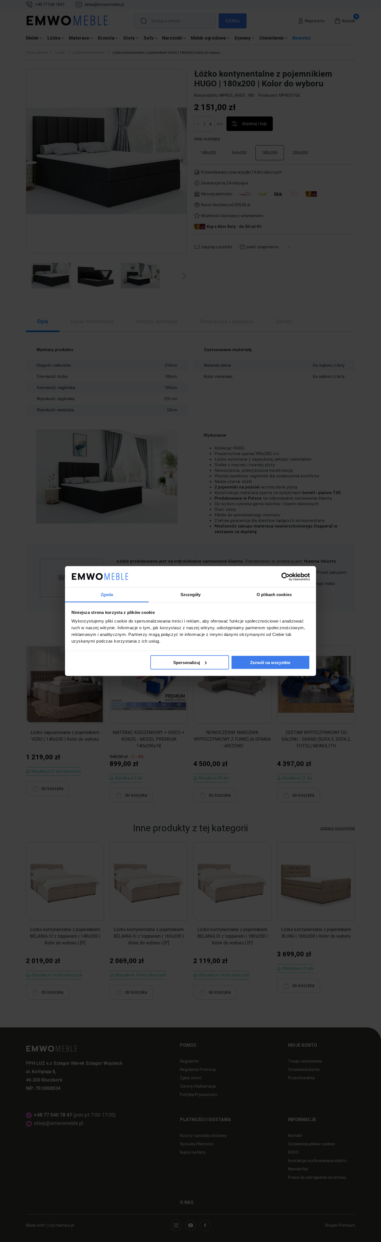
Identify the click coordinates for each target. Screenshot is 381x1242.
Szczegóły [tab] (190, 594)
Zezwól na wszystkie (270, 662)
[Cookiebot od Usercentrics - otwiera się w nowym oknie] (285, 577)
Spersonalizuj (186, 662)
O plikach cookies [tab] (274, 594)
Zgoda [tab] (107, 594)
